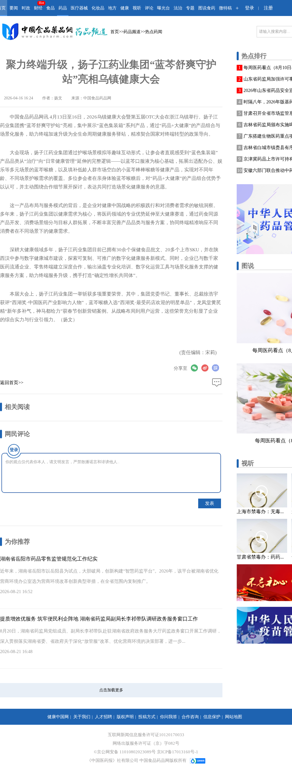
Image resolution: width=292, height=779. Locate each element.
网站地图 (233, 716)
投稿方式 (146, 716)
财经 (38, 8)
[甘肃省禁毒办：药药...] (262, 536)
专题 (190, 8)
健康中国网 (58, 716)
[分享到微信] (196, 368)
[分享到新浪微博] (206, 368)
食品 (50, 8)
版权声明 (125, 716)
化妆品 (98, 8)
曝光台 (163, 8)
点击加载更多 (111, 690)
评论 (149, 8)
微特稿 (225, 8)
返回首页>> (11, 382)
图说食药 (206, 8)
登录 (249, 7)
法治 (178, 8)
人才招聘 (103, 716)
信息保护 (211, 716)
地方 (112, 8)
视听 (137, 8)
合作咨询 (190, 716)
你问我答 (168, 716)
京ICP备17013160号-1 (177, 752)
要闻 (13, 8)
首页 (114, 31)
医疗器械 (79, 8)
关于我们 (81, 716)
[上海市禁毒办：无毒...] (262, 490)
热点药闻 (153, 31)
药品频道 (132, 31)
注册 (268, 7)
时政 (26, 8)
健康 (124, 8)
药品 (62, 8)
